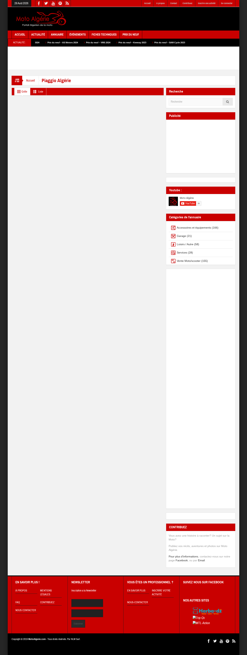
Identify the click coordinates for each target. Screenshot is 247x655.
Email (201, 560)
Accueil (147, 3)
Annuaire (57, 34)
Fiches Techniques (104, 34)
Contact (173, 3)
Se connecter (227, 3)
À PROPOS (21, 590)
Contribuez (187, 3)
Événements (77, 34)
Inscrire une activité (206, 3)
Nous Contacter (25, 610)
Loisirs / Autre (185, 244)
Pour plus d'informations (183, 556)
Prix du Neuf (131, 34)
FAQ (17, 602)
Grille (24, 92)
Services (182, 252)
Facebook (182, 560)
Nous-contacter (137, 602)
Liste (40, 92)
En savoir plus (136, 590)
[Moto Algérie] (40, 18)
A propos (160, 3)
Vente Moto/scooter (188, 260)
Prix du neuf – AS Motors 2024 (48, 42)
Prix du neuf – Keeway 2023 (118, 42)
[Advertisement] (165, 19)
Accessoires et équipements (194, 227)
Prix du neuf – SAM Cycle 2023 (155, 42)
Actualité (38, 34)
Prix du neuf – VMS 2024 (83, 42)
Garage (181, 235)
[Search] (228, 101)
